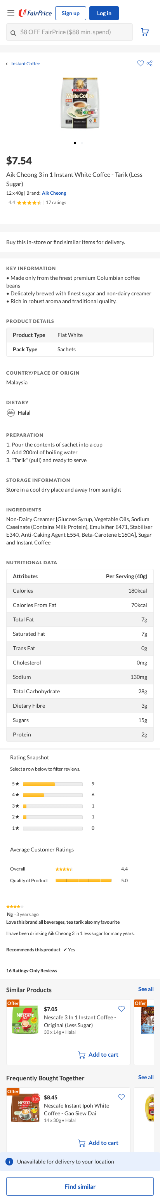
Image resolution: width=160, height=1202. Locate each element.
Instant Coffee (25, 63)
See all (146, 989)
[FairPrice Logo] (35, 13)
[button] (149, 63)
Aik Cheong (54, 193)
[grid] (80, 1033)
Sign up (71, 13)
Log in (104, 13)
